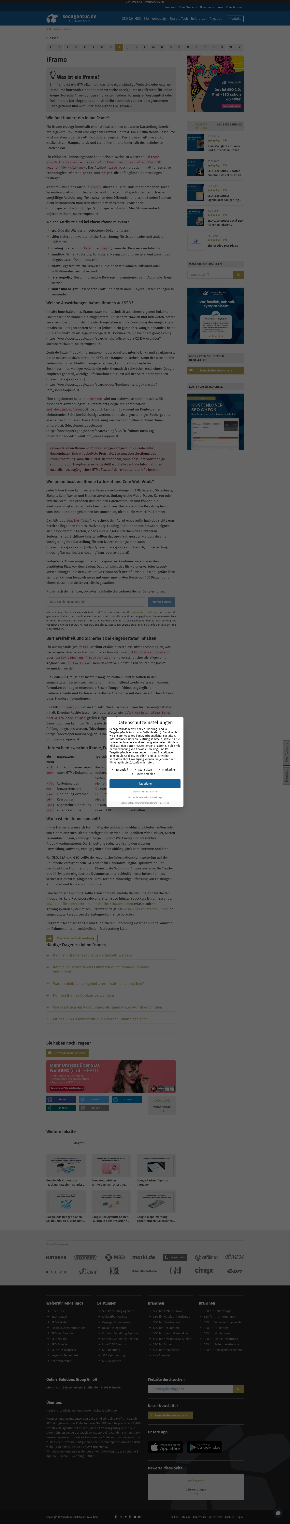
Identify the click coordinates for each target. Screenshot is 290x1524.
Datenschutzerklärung (146, 803)
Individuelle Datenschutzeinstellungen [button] (145, 797)
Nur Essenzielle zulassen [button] (145, 791)
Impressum (164, 803)
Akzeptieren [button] (145, 783)
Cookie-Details (127, 803)
